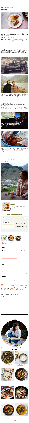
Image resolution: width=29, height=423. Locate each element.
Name (2, 307)
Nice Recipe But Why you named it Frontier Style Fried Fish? (9, 258)
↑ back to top (14, 420)
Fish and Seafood (8, 3)
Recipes (4, 3)
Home (2, 3)
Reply (26, 253)
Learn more (25, 347)
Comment (2, 298)
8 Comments (11, 7)
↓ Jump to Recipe (4, 9)
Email (2, 310)
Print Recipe (12, 209)
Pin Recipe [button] (16, 209)
